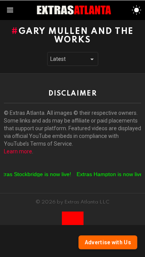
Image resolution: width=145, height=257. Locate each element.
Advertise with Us (108, 242)
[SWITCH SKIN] (136, 10)
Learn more (18, 151)
